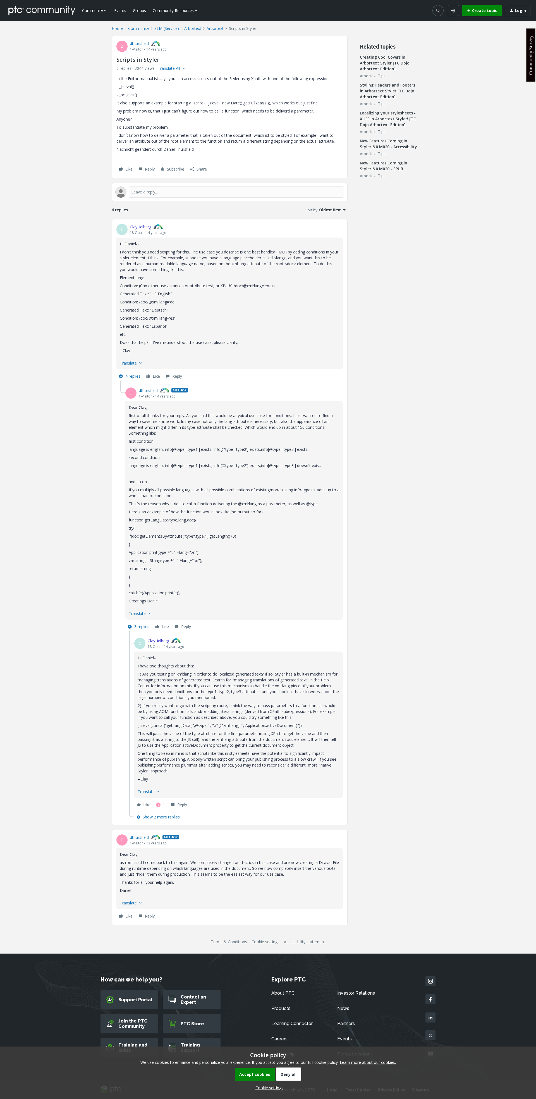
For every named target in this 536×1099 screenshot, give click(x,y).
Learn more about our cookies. (368, 1062)
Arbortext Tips (373, 75)
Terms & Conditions (229, 941)
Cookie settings (265, 941)
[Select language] (453, 10)
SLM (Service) (166, 28)
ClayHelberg (140, 226)
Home (117, 28)
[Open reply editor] (229, 192)
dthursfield (139, 43)
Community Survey (531, 55)
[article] (229, 302)
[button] (482, 10)
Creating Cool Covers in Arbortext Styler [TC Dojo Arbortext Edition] (385, 62)
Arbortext (192, 28)
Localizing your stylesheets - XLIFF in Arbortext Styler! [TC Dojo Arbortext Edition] (388, 118)
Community (138, 28)
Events (120, 10)
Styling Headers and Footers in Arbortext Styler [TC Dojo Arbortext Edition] (387, 90)
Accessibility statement (304, 941)
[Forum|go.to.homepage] (41, 10)
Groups (139, 10)
